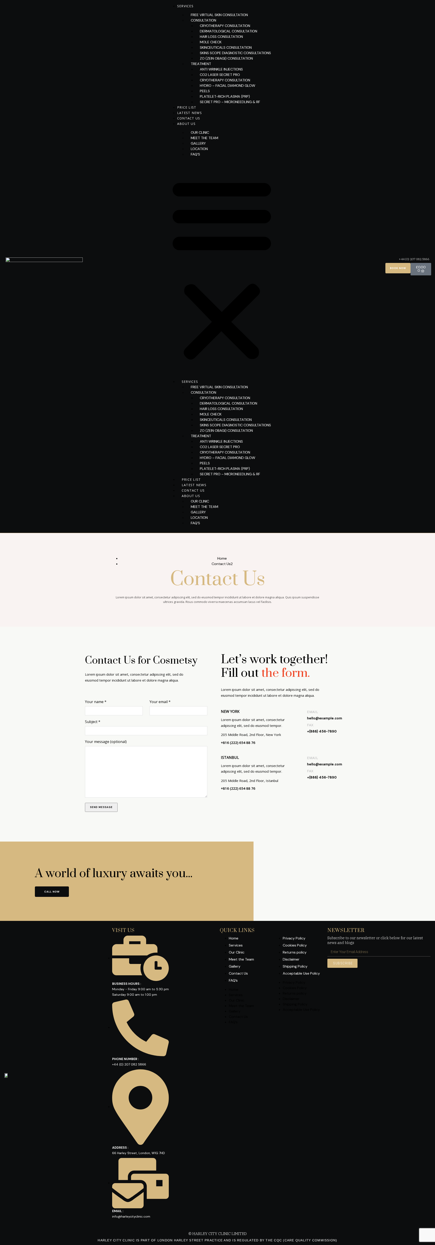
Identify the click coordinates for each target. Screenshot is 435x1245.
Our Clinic (200, 132)
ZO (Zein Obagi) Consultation (226, 58)
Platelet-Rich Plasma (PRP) (225, 96)
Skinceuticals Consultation (226, 47)
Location (199, 148)
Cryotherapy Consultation (225, 25)
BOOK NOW (398, 268)
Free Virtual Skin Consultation (219, 14)
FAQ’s (195, 154)
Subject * (92, 721)
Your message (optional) (106, 741)
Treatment (201, 63)
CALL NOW (52, 891)
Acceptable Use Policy (301, 973)
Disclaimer (291, 959)
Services (185, 6)
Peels (205, 91)
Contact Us (188, 118)
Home (222, 558)
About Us (186, 123)
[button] (222, 268)
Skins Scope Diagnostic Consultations (235, 53)
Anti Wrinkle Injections (221, 69)
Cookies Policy (295, 945)
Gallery (198, 143)
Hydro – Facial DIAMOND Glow (227, 85)
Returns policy (295, 952)
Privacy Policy (294, 938)
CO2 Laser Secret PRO (220, 74)
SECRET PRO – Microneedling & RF (230, 102)
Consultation (203, 20)
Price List (186, 107)
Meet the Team (204, 138)
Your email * (160, 701)
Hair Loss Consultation (221, 36)
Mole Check (211, 42)
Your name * (95, 701)
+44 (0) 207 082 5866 (414, 259)
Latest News (189, 113)
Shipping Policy (295, 966)
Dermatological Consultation (228, 31)
